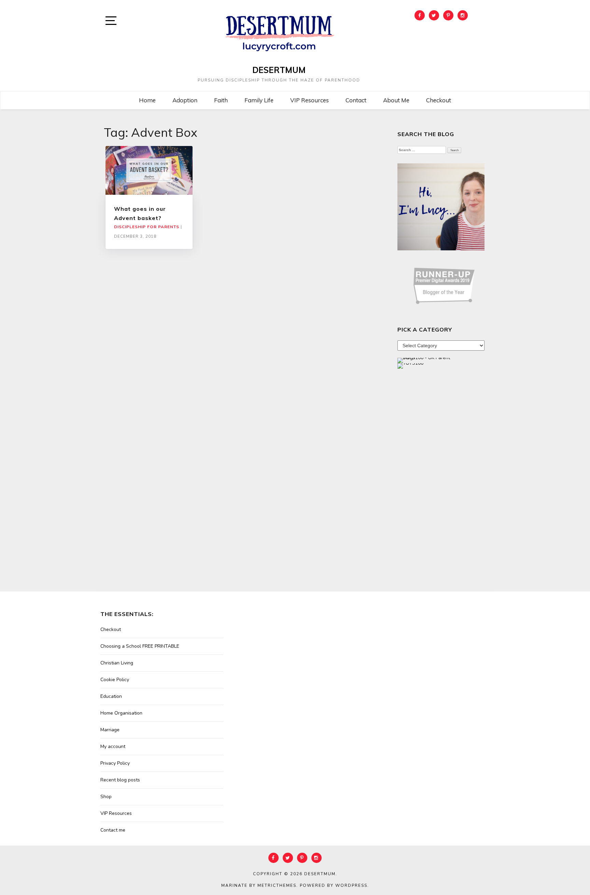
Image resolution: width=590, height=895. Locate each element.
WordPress (351, 885)
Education (111, 696)
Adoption (184, 100)
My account (112, 746)
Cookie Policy (114, 679)
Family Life (258, 100)
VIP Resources (309, 100)
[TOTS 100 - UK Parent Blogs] (425, 360)
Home (147, 100)
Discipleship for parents (146, 227)
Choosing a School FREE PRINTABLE (139, 646)
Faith (221, 100)
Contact (356, 100)
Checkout (438, 100)
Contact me (112, 830)
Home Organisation (121, 713)
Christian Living (116, 663)
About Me (396, 100)
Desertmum (279, 70)
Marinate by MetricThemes (258, 885)
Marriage (110, 730)
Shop (106, 796)
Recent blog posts (120, 780)
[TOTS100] (410, 365)
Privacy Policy (115, 763)
